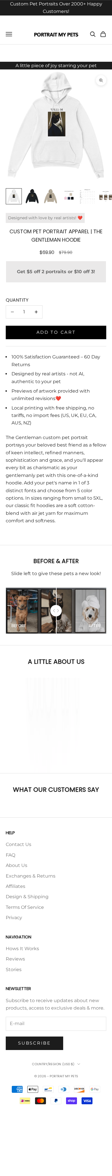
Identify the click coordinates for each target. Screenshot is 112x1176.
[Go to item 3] (51, 196)
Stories (14, 969)
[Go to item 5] (87, 196)
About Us (16, 865)
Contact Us (18, 844)
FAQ (10, 855)
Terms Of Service (25, 907)
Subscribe (34, 1043)
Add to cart (56, 332)
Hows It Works (22, 948)
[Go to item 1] (14, 196)
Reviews (15, 959)
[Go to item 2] (32, 196)
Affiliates (15, 886)
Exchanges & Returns (30, 876)
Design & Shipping (27, 896)
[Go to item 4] (69, 196)
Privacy (14, 917)
